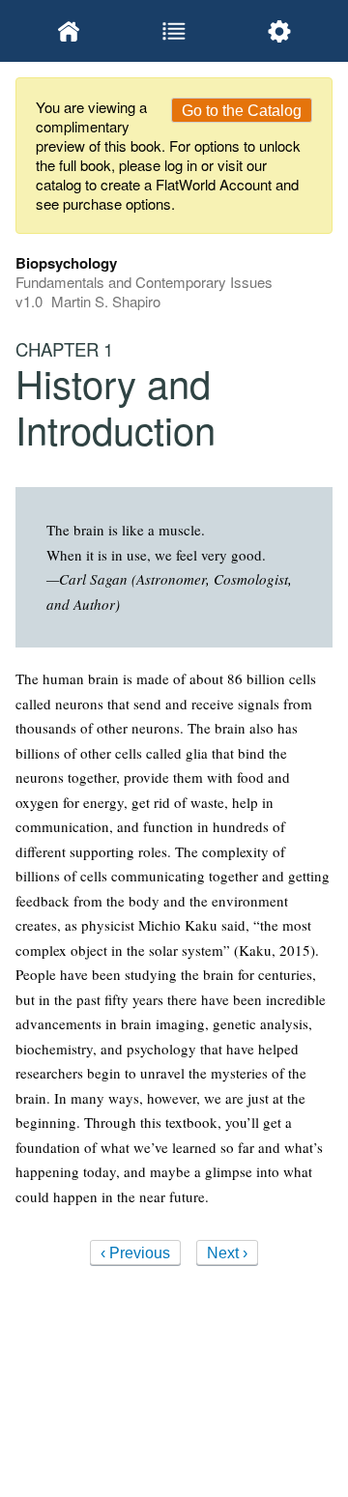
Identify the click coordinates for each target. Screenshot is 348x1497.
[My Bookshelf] (68, 31)
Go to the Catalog (242, 110)
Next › (227, 1253)
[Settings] (280, 31)
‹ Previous (135, 1253)
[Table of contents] (173, 31)
